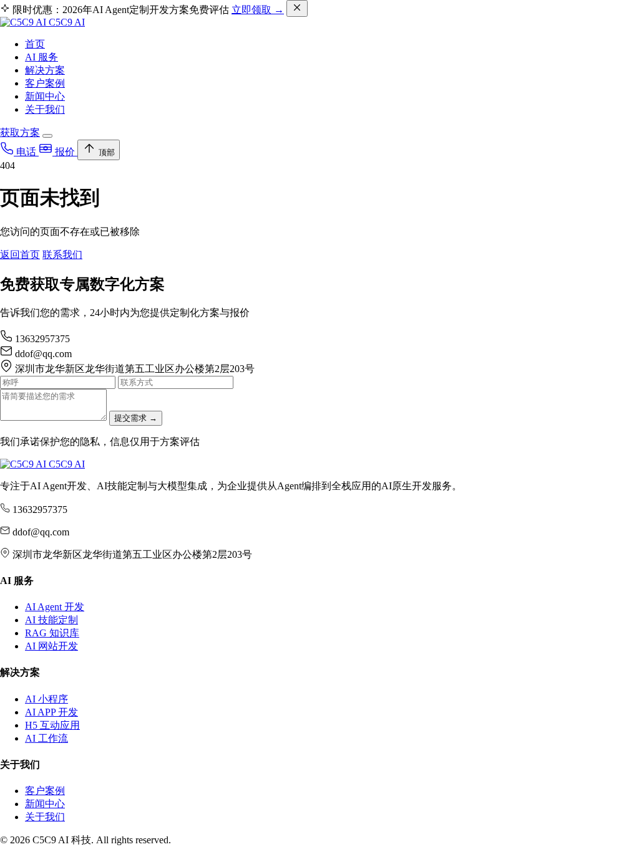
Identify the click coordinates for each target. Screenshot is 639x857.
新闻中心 (45, 96)
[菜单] (47, 136)
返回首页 (20, 254)
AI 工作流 (46, 738)
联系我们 (62, 254)
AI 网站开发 (51, 646)
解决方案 (45, 70)
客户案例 (45, 83)
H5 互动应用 (52, 725)
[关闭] (297, 8)
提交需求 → (135, 418)
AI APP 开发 (51, 712)
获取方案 (20, 132)
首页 (35, 44)
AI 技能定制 (51, 620)
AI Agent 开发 (54, 606)
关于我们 (45, 109)
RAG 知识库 (52, 633)
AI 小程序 (46, 699)
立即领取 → (258, 9)
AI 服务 (41, 57)
